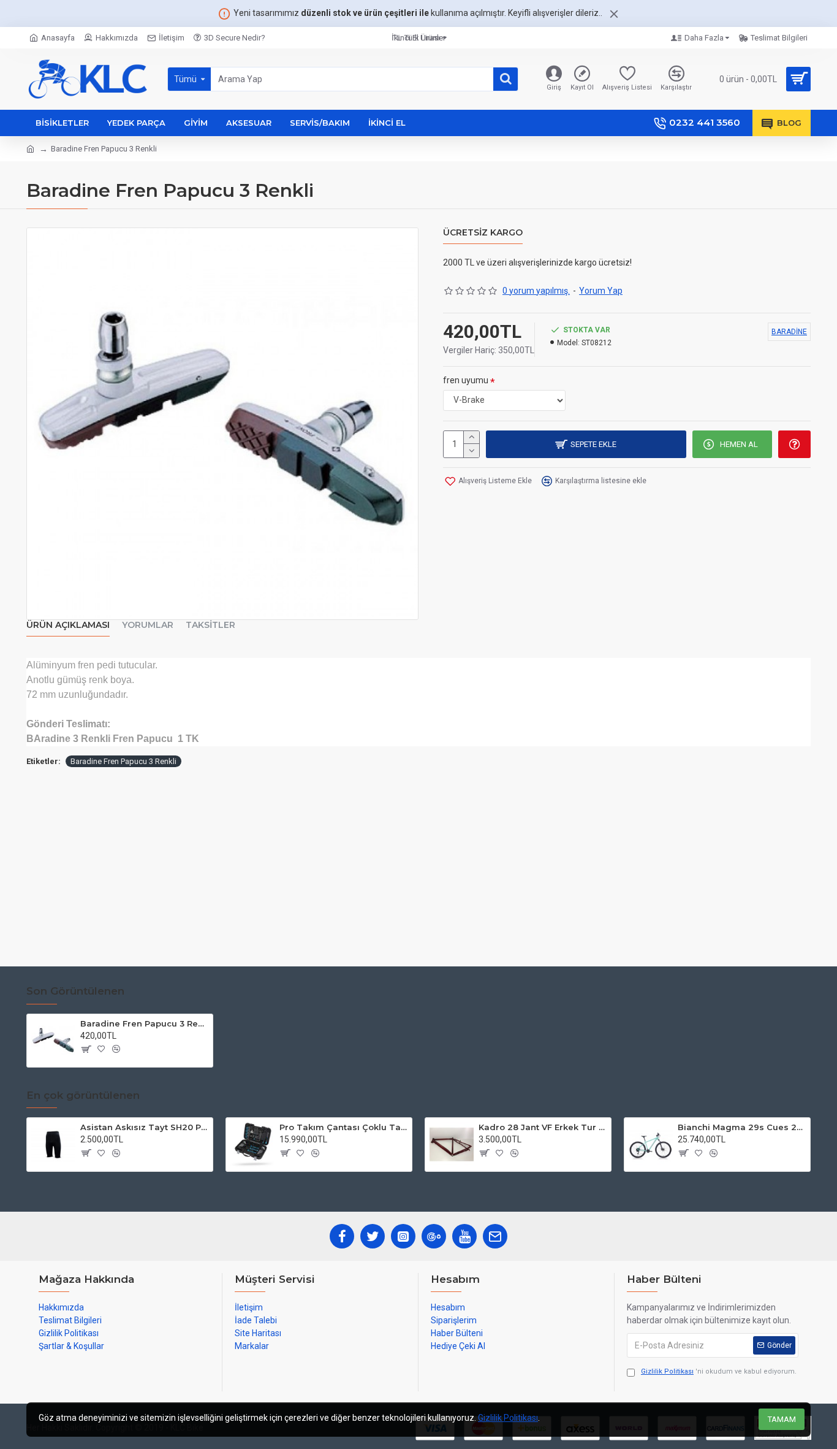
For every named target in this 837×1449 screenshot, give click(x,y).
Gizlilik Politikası (508, 1418)
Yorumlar (147, 625)
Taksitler (210, 625)
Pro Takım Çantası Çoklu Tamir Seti (343, 1127)
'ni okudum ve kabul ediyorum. (719, 1371)
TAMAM (782, 1419)
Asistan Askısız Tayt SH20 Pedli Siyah (144, 1127)
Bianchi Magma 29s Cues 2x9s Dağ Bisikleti (742, 1127)
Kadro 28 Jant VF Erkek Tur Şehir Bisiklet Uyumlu (543, 1127)
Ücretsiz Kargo (483, 232)
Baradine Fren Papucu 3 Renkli (123, 761)
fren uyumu (465, 380)
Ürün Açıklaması (68, 625)
